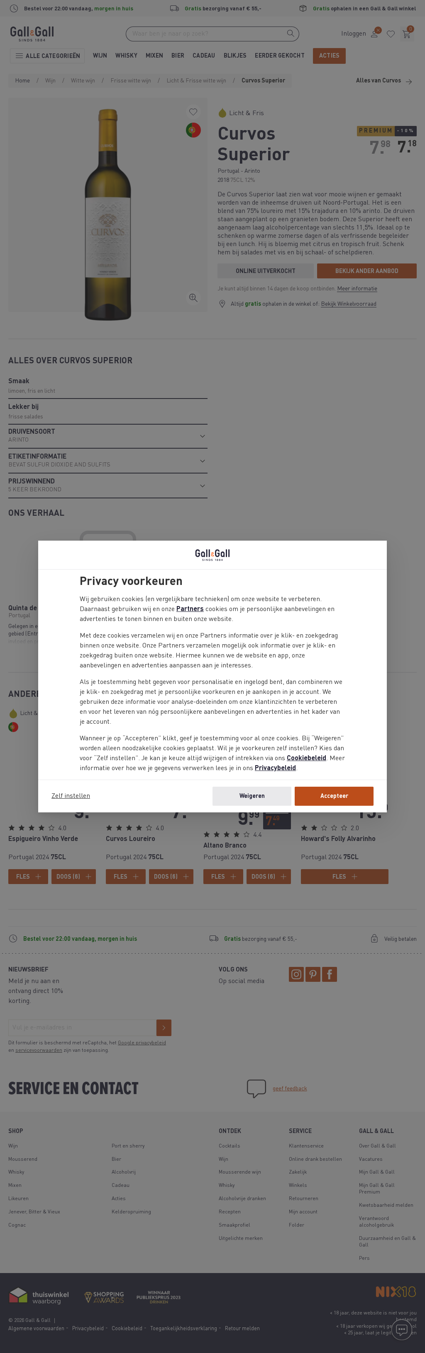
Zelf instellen (70, 796)
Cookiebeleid (306, 758)
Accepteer (334, 796)
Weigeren (252, 796)
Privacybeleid (275, 768)
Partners (190, 609)
